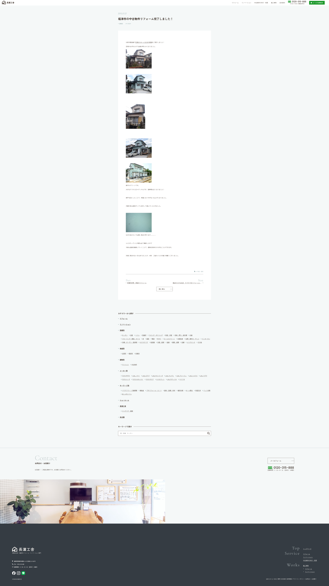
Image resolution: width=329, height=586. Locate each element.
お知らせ (268, 579)
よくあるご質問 (276, 579)
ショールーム (124, 400)
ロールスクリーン (169, 339)
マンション (125, 365)
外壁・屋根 (200, 271)
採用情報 (289, 579)
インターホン (206, 339)
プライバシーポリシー (299, 579)
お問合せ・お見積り (311, 579)
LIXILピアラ (146, 376)
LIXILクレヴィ (169, 376)
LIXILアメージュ (182, 376)
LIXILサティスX (172, 379)
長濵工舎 (10, 2)
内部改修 (180, 339)
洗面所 (144, 335)
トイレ (137, 335)
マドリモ (182, 379)
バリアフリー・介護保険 (129, 390)
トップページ (307, 549)
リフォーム (124, 319)
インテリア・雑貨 (127, 411)
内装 (191, 335)
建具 (147, 339)
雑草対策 (180, 390)
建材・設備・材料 (169, 390)
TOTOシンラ (126, 379)
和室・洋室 (168, 335)
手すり (159, 339)
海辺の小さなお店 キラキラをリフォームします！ (188, 283)
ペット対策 (206, 390)
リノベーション (125, 324)
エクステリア (144, 342)
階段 (153, 339)
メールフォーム (275, 461)
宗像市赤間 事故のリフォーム (136, 283)
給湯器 (153, 342)
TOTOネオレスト (138, 379)
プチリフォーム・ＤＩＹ (154, 390)
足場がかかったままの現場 (143, 42)
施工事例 (306, 566)
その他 (200, 342)
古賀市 (124, 353)
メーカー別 (124, 371)
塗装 (168, 342)
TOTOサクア (150, 379)
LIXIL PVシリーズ (157, 376)
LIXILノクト (136, 376)
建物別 (121, 23)
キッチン (125, 335)
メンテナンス (191, 342)
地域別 (122, 349)
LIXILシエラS (193, 376)
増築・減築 (175, 342)
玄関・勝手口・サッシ (192, 339)
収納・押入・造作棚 (181, 335)
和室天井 (198, 390)
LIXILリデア (203, 376)
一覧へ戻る (161, 289)
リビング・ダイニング (156, 335)
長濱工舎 (123, 406)
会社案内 (283, 579)
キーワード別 (124, 386)
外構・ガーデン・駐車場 (129, 342)
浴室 (131, 335)
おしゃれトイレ (127, 394)
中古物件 (128, 23)
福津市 (131, 353)
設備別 (122, 330)
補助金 (142, 390)
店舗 (183, 342)
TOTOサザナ (126, 376)
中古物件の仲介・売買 (310, 560)
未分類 (122, 417)
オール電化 (189, 390)
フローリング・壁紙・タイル (131, 339)
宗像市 (137, 353)
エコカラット (160, 379)
